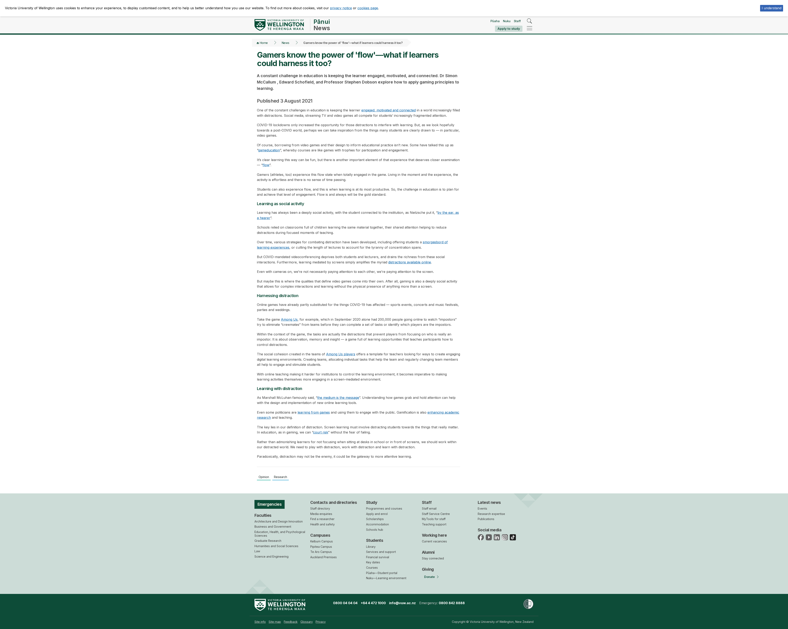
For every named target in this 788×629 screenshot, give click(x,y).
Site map (275, 621)
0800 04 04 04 (345, 603)
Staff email (429, 508)
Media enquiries (321, 514)
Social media (489, 529)
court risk (320, 432)
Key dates (373, 562)
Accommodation (377, 524)
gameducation (269, 150)
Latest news (489, 502)
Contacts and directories (333, 502)
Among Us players (340, 354)
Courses (372, 567)
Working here (434, 535)
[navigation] (530, 28)
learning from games (314, 412)
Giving (428, 569)
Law (257, 551)
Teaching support (434, 524)
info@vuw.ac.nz (402, 603)
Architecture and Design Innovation (278, 521)
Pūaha (495, 21)
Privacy (321, 621)
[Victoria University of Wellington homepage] (279, 25)
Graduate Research (267, 540)
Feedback (291, 621)
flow (266, 165)
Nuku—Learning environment (386, 578)
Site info (260, 621)
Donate (429, 577)
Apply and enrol (377, 514)
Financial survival (377, 557)
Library (371, 546)
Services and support (381, 552)
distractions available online (409, 262)
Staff (517, 21)
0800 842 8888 (452, 603)
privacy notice (341, 8)
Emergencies (270, 504)
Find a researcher (322, 519)
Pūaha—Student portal (381, 573)
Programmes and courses (384, 508)
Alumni (428, 552)
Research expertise (491, 514)
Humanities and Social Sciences (276, 546)
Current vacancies (434, 541)
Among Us (289, 319)
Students (374, 540)
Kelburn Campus (321, 541)
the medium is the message (338, 398)
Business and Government (272, 526)
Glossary (306, 621)
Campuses (320, 535)
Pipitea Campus (321, 546)
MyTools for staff (434, 519)
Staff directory (320, 508)
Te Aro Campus (321, 552)
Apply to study (508, 29)
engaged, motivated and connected (388, 110)
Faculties (262, 515)
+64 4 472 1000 (373, 603)
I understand (771, 8)
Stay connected (433, 558)
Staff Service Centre (436, 514)
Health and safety (322, 524)
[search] (530, 21)
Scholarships (375, 519)
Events (482, 508)
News (285, 43)
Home (264, 43)
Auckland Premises (323, 557)
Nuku (507, 21)
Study (371, 502)
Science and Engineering (271, 556)
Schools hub (374, 529)
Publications (486, 519)
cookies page (367, 8)
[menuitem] (260, 621)
